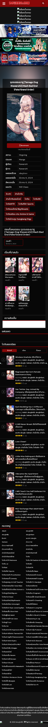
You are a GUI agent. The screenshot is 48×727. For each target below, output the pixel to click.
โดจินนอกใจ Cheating (34, 600)
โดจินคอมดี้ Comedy (9, 578)
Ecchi (8, 193)
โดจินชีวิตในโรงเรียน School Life (14, 589)
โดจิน (27, 198)
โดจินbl (4, 567)
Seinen (29, 363)
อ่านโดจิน (19, 193)
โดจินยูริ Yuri (6, 622)
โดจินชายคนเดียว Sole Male (12, 586)
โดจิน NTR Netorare (9, 560)
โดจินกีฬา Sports (26, 203)
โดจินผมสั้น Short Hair (10, 611)
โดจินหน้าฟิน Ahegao (9, 648)
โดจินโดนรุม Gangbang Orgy (18, 218)
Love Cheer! (20, 441)
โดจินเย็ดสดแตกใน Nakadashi (13, 666)
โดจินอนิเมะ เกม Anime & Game (20, 214)
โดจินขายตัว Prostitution (11, 575)
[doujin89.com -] (19, 4)
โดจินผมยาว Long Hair (34, 608)
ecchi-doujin (20, 363)
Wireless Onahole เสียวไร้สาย (28, 357)
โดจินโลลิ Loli (7, 684)
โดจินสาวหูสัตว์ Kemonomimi (12, 637)
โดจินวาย (5, 626)
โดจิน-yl (5, 564)
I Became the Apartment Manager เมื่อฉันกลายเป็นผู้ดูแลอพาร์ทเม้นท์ (29, 475)
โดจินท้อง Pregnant (33, 593)
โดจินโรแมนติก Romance (35, 681)
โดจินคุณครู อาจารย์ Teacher (12, 582)
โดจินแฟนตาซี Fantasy (34, 673)
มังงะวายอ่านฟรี (7, 545)
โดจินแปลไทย (6, 673)
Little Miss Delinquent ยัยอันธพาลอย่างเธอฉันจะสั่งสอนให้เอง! (30, 457)
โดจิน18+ (37, 198)
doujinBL (5, 534)
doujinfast (40, 360)
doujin (37, 710)
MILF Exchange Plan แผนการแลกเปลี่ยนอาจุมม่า (29, 510)
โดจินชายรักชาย (31, 586)
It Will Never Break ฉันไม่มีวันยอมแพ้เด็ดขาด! (30, 425)
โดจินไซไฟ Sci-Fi (32, 684)
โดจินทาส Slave (7, 597)
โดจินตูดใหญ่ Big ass (9, 593)
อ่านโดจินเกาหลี (31, 553)
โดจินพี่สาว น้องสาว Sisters (36, 615)
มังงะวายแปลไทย (32, 545)
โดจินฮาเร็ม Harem (8, 655)
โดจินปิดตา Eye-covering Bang (13, 608)
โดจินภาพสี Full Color (10, 618)
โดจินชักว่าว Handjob (33, 582)
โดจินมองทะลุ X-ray (33, 618)
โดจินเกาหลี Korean (9, 659)
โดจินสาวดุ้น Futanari (34, 630)
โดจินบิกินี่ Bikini (32, 604)
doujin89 (31, 360)
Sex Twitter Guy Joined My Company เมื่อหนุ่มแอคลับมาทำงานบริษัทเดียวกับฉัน (29, 390)
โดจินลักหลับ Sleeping (34, 622)
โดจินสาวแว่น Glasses (34, 640)
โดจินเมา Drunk (7, 662)
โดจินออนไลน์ (7, 652)
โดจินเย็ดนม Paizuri (33, 662)
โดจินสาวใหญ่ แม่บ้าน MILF (11, 644)
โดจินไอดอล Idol (8, 688)
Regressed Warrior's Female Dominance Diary (27, 373)
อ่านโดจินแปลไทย (8, 556)
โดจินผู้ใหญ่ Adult (8, 615)
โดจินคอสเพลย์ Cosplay (34, 578)
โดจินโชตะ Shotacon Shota (12, 677)
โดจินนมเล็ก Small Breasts (36, 597)
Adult (24, 360)
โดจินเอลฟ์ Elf (7, 670)
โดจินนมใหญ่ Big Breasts (17, 208)
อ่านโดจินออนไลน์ (13, 198)
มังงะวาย (29, 542)
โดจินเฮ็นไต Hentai (33, 670)
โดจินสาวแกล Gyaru (9, 640)
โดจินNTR (10, 203)
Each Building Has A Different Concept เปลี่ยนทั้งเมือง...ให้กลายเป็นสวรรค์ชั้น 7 (30, 408)
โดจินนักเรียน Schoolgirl (11, 604)
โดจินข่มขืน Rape (32, 571)
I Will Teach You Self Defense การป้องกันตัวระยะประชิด (30, 492)
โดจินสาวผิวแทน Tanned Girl (12, 633)
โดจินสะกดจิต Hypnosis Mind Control (16, 630)
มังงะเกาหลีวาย (7, 549)
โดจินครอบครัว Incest (34, 575)
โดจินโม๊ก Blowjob (8, 681)
